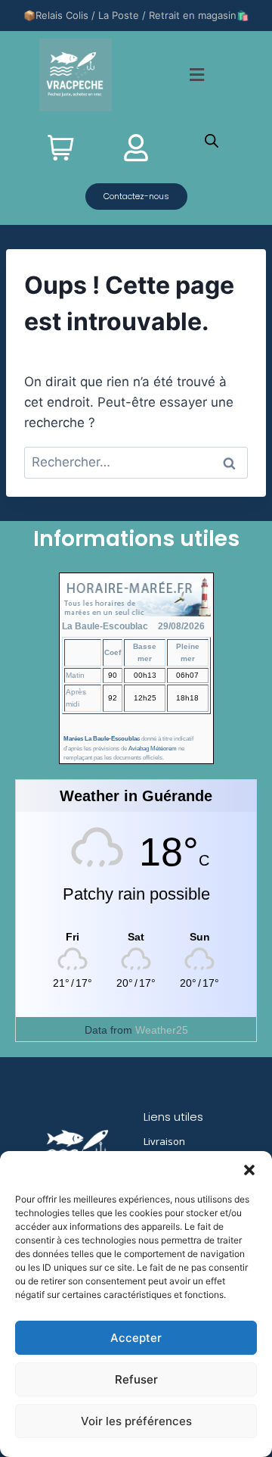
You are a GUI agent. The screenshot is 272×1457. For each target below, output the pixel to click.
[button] (249, 1170)
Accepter (136, 1338)
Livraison (164, 1141)
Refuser (136, 1379)
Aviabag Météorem (152, 748)
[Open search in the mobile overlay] (211, 141)
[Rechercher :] (136, 462)
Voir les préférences (136, 1421)
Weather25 (161, 1030)
